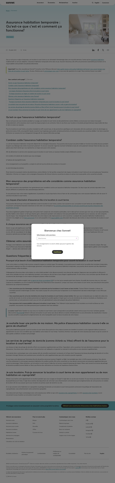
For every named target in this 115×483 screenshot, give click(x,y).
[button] (57, 238)
